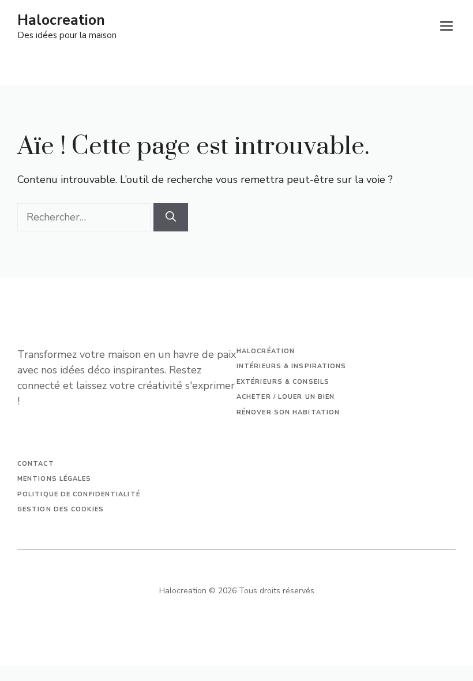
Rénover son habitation (288, 412)
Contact (35, 463)
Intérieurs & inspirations (291, 366)
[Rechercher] (170, 217)
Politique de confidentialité (78, 494)
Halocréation (265, 351)
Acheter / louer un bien (285, 396)
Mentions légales (54, 478)
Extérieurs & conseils (282, 381)
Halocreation (61, 20)
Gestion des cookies (60, 509)
